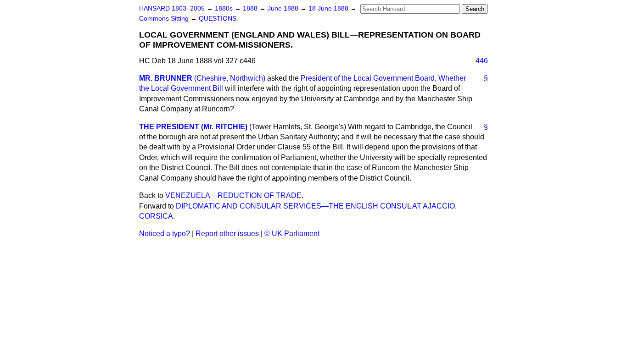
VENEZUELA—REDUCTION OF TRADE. (234, 195)
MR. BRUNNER (165, 78)
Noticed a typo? (164, 233)
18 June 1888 (329, 8)
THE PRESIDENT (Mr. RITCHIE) (193, 127)
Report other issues (227, 233)
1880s (225, 8)
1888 (251, 8)
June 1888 (284, 8)
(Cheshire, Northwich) (229, 78)
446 (482, 61)
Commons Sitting (164, 18)
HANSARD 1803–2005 (172, 8)
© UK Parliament (291, 233)
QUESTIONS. (218, 18)
